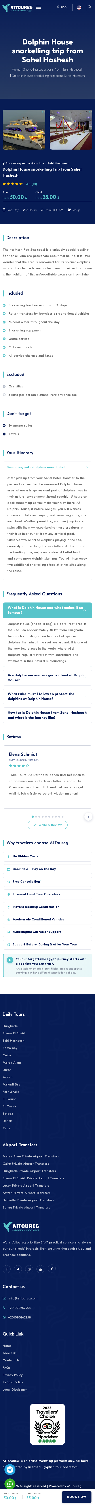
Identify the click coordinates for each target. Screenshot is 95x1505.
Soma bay (10, 1048)
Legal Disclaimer (15, 1389)
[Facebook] (7, 1269)
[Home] (17, 8)
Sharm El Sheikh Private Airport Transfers (33, 1178)
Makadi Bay (11, 1084)
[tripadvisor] (47, 1426)
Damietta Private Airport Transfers (28, 1200)
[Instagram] (29, 1269)
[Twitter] (18, 1269)
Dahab (7, 1121)
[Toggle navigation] (37, 7)
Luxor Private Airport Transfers (26, 1185)
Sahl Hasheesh (13, 1041)
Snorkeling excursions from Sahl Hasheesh (53, 69)
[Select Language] (79, 7)
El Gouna (9, 1099)
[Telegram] (9, 1469)
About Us (10, 1353)
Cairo (7, 1055)
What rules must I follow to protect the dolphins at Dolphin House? (41, 696)
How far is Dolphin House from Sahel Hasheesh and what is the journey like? (47, 715)
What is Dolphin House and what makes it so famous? (45, 610)
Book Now (76, 1497)
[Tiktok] (52, 1268)
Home (16, 69)
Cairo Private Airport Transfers (26, 1164)
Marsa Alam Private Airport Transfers (31, 1156)
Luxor (7, 1070)
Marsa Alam (12, 1062)
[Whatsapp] (9, 1484)
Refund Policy (13, 1382)
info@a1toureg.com (23, 1298)
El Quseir (9, 1106)
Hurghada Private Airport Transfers (29, 1171)
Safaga (8, 1114)
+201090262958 (19, 1308)
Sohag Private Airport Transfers (26, 1207)
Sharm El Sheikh (14, 1033)
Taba (6, 1128)
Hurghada (10, 1026)
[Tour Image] (24, 130)
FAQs (6, 1368)
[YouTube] (40, 1269)
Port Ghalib (11, 1092)
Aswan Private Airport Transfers (27, 1193)
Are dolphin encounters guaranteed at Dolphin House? (47, 677)
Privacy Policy (13, 1375)
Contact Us (11, 1360)
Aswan (7, 1077)
